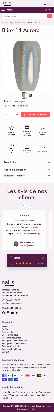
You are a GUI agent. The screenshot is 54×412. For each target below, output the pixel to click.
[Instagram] (7, 312)
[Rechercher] (49, 16)
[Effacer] (44, 16)
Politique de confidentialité (13, 343)
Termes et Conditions (11, 349)
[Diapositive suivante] (30, 205)
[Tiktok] (16, 312)
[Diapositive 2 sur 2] (30, 95)
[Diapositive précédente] (23, 205)
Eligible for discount (17, 23)
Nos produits (7, 332)
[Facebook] (3, 312)
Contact (5, 352)
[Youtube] (12, 312)
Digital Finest (32, 409)
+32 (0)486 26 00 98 (11, 300)
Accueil (5, 23)
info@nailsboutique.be (12, 303)
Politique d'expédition (11, 346)
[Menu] (7, 10)
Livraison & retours (14, 175)
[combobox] (27, 16)
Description (10, 162)
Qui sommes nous (10, 335)
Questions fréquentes (11, 338)
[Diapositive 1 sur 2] (23, 95)
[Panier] (49, 3)
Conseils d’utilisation (15, 170)
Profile (5, 329)
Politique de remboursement (14, 341)
